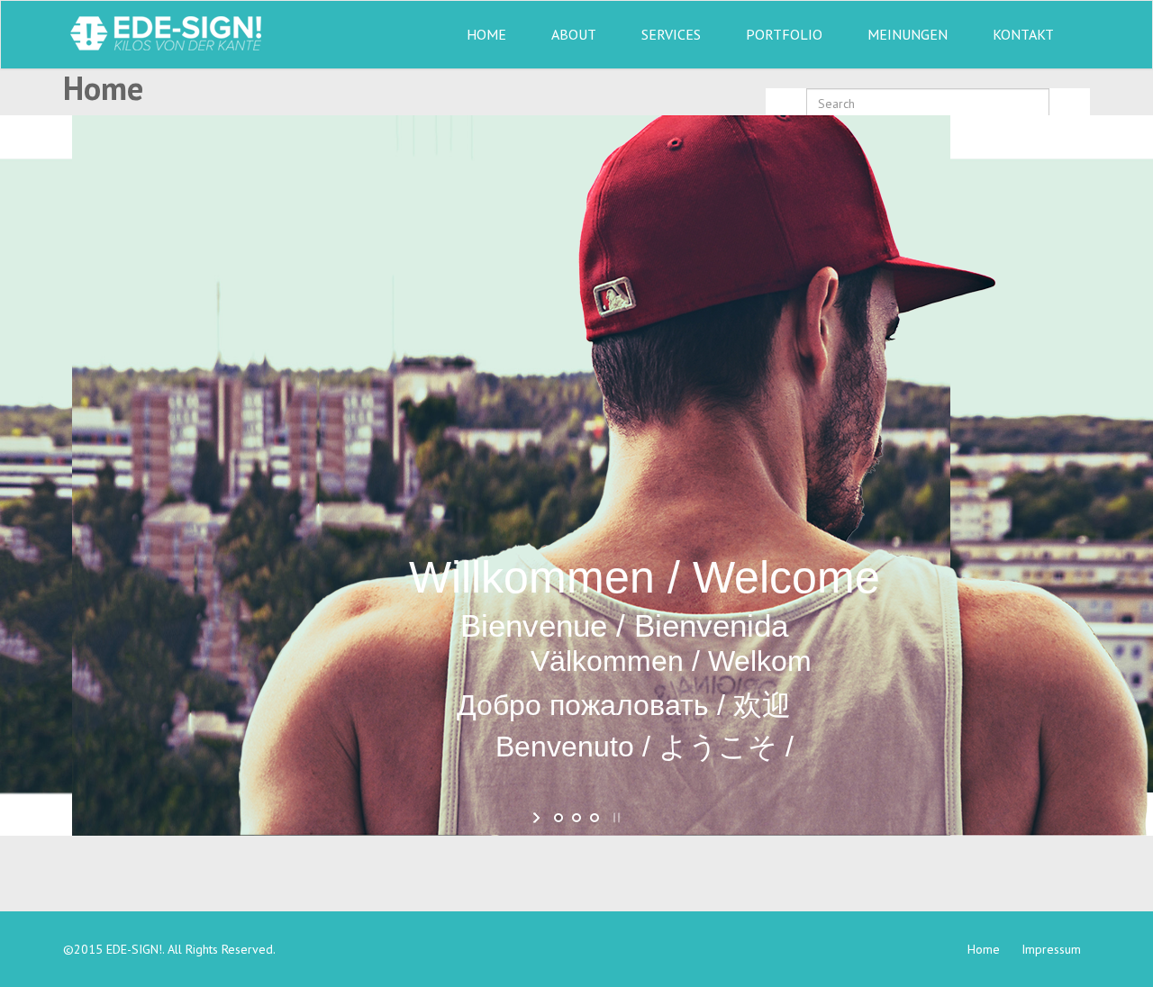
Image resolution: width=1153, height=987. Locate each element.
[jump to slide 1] (558, 818)
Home (486, 34)
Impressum (1051, 949)
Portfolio (784, 34)
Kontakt (1023, 34)
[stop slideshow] (615, 818)
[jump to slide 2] (576, 818)
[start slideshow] (538, 818)
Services (671, 34)
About (573, 34)
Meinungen (907, 34)
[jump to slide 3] (595, 818)
